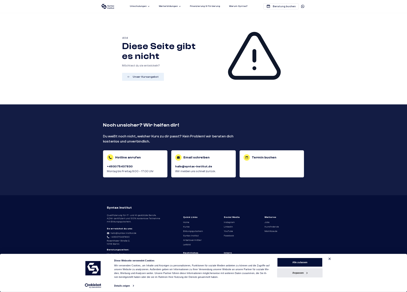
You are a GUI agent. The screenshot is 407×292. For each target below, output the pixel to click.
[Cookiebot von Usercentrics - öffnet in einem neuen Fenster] (93, 285)
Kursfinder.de (272, 227)
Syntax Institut (191, 235)
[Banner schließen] (329, 259)
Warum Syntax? (238, 6)
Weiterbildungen (168, 6)
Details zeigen (122, 285)
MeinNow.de (271, 231)
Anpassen (298, 272)
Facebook (229, 235)
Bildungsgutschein (193, 231)
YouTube (228, 231)
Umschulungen (138, 6)
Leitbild (187, 244)
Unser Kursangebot (146, 76)
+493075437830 (120, 166)
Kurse (186, 227)
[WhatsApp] (303, 6)
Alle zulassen (299, 262)
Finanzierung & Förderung (205, 6)
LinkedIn (228, 227)
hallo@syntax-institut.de (193, 166)
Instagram (229, 222)
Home (186, 222)
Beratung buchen (284, 6)
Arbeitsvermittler (192, 240)
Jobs (267, 222)
